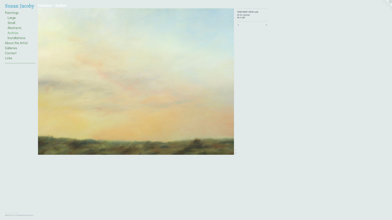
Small (11, 22)
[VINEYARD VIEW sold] (136, 81)
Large (12, 17)
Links (8, 58)
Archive (13, 33)
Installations (16, 38)
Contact (11, 53)
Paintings (12, 12)
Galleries (11, 48)
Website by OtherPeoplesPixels (19, 215)
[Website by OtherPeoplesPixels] (386, 6)
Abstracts (14, 28)
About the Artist (16, 43)
